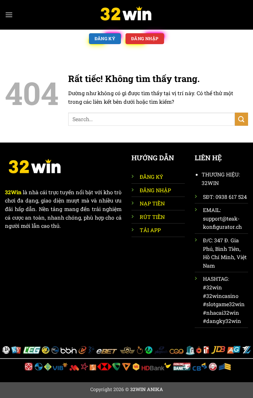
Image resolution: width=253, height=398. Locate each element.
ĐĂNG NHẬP (155, 190)
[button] (9, 15)
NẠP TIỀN (152, 203)
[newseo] (126, 15)
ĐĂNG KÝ (151, 176)
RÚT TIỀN (152, 216)
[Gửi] (241, 119)
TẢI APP (150, 229)
